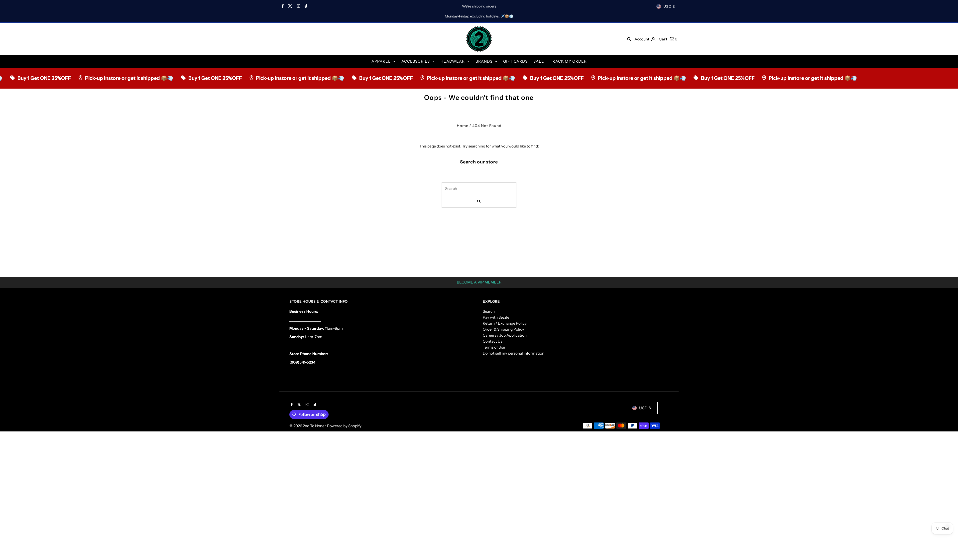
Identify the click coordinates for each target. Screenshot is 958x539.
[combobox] (479, 188)
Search (489, 311)
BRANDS (484, 61)
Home (462, 125)
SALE (538, 61)
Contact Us (492, 341)
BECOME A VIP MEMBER (479, 282)
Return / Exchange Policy (505, 323)
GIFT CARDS (515, 61)
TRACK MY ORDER (568, 61)
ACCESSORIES (415, 61)
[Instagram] (297, 6)
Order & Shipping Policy (503, 329)
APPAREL (381, 61)
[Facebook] (282, 6)
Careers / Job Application (505, 335)
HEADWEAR (453, 61)
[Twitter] (289, 6)
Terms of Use (494, 347)
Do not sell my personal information (513, 353)
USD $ (669, 6)
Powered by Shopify (344, 425)
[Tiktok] (305, 6)
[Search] (629, 38)
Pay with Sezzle (496, 317)
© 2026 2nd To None (307, 425)
